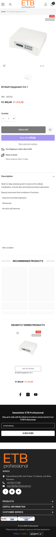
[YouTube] (36, 394)
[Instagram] (28, 394)
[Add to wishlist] (50, 130)
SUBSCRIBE (28, 433)
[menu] (2, 4)
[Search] (10, 4)
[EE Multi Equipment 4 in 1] (28, 348)
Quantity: (5, 113)
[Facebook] (20, 394)
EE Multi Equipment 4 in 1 (24, 373)
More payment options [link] (28, 144)
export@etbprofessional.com (19, 486)
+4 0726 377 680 (14, 483)
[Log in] (45, 4)
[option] (28, 42)
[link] (14, 306)
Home (3, 12)
